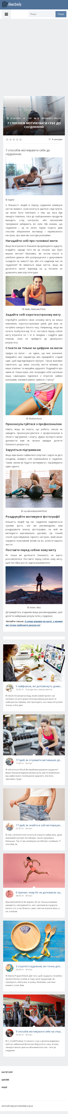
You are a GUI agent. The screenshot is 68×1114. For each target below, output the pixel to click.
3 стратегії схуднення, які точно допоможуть (39, 966)
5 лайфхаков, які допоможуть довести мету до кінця (39, 686)
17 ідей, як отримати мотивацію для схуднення (39, 760)
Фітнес (34, 131)
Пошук (61, 14)
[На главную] (13, 4)
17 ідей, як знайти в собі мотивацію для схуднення (39, 825)
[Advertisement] (34, 54)
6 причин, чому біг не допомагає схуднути (39, 892)
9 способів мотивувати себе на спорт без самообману (39, 1031)
